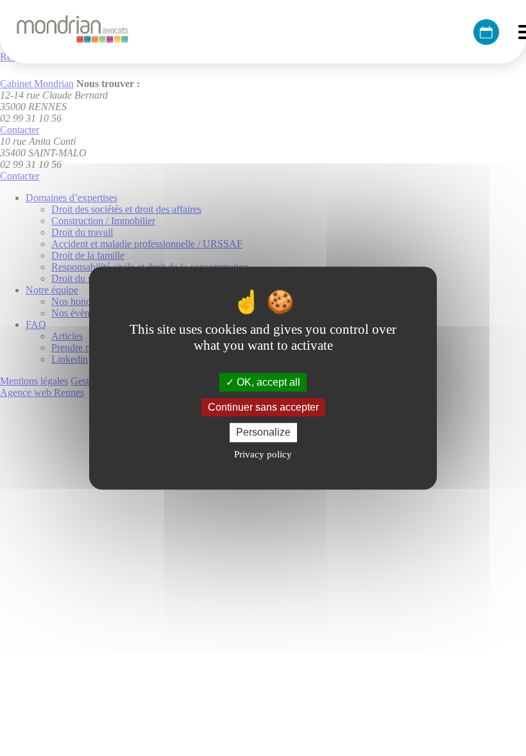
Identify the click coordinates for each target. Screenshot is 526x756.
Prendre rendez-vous (486, 32)
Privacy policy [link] (263, 454)
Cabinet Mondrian (72, 32)
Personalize (263, 432)
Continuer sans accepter (263, 407)
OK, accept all (267, 382)
